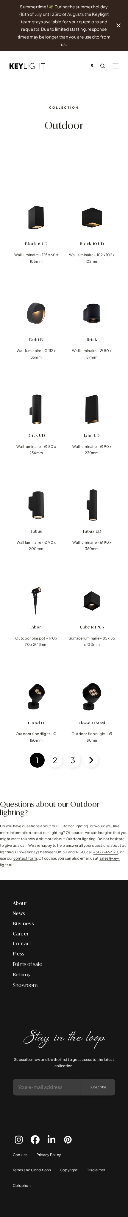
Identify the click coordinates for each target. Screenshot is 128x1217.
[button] (115, 66)
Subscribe (98, 1087)
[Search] (102, 66)
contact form (25, 858)
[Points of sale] (92, 66)
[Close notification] (118, 25)
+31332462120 (105, 852)
